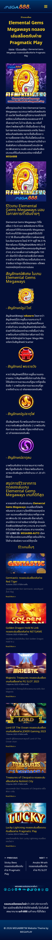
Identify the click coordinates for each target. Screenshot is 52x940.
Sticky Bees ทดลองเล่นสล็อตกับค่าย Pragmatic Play (13, 866)
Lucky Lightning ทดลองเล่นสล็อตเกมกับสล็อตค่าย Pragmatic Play (26, 829)
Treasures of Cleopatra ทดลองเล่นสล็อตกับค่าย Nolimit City (25, 779)
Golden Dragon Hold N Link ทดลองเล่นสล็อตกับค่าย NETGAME (24, 630)
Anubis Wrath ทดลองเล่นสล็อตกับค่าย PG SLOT (38, 864)
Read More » (11, 596)
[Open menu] (46, 6)
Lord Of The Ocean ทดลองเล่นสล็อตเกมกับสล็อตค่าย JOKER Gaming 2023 (26, 729)
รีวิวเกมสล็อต (26, 17)
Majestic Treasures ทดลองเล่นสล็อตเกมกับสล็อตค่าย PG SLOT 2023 (26, 679)
